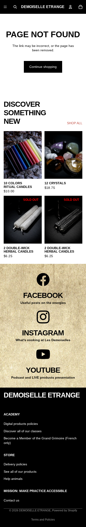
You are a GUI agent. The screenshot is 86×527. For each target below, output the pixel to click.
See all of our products (20, 471)
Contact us (11, 500)
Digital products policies (21, 424)
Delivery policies (15, 464)
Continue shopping (43, 67)
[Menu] (5, 7)
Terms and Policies (43, 519)
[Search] (15, 7)
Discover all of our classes (23, 431)
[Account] (70, 7)
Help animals (13, 479)
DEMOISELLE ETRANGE (35, 510)
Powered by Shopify (64, 510)
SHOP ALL (74, 123)
